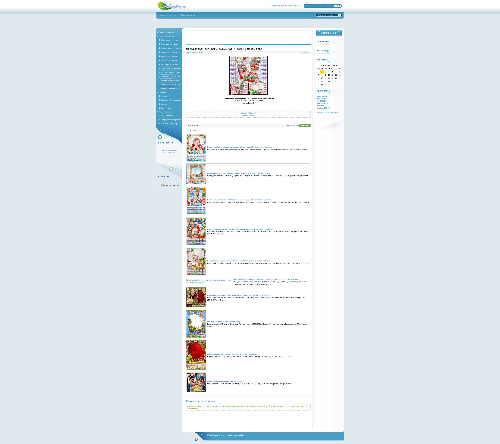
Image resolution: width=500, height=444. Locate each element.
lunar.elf (307, 53)
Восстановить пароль (293, 6)
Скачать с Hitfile (248, 116)
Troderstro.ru (213, 435)
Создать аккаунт (277, 6)
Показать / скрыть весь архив (327, 113)
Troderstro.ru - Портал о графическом (171, 6)
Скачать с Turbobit (248, 113)
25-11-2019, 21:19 (196, 53)
